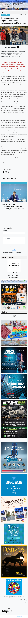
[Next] (24, 200)
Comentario (6, 236)
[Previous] (3, 200)
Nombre (5, 230)
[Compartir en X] (6, 172)
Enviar (14, 249)
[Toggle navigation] (2, 12)
